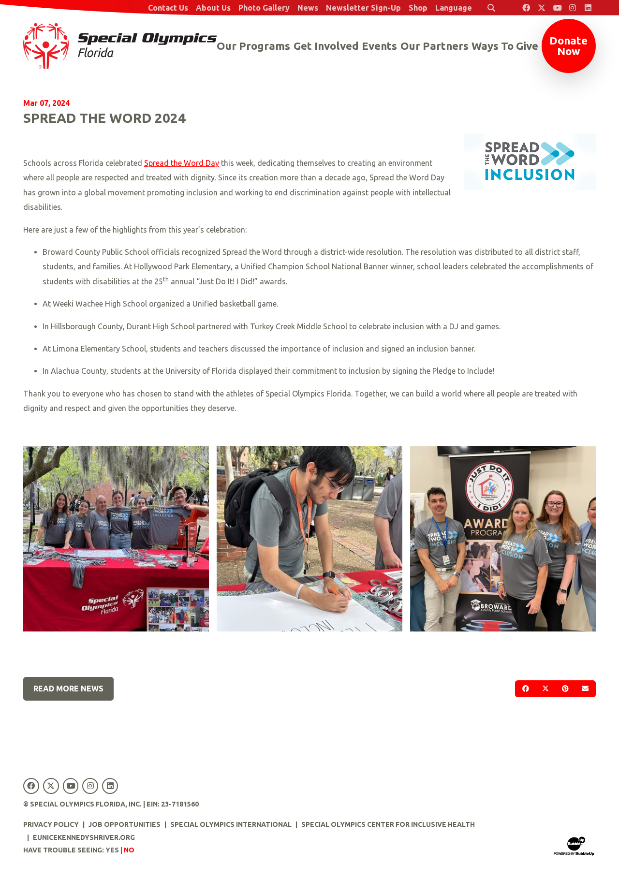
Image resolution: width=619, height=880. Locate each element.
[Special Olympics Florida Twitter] (541, 7)
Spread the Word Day (181, 163)
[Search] (491, 7)
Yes (112, 850)
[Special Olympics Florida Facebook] (526, 7)
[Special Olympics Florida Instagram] (572, 7)
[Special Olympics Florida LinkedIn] (588, 7)
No (129, 850)
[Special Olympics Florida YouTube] (557, 7)
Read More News (68, 688)
